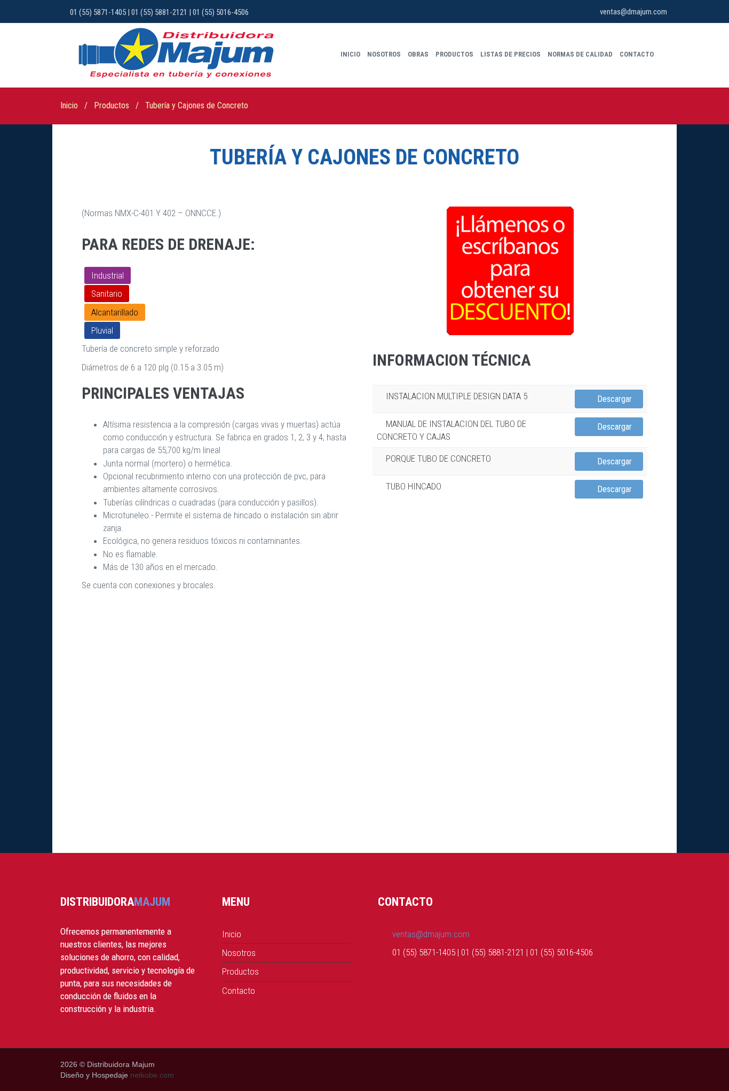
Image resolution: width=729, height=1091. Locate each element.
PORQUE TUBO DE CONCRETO (438, 458)
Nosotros (384, 54)
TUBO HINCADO (413, 486)
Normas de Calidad (580, 54)
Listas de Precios (510, 54)
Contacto (637, 54)
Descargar (613, 399)
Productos (454, 54)
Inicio (350, 54)
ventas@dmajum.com (633, 12)
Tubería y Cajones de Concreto (196, 105)
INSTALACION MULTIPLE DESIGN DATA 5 (456, 396)
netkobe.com (152, 1075)
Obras (418, 54)
